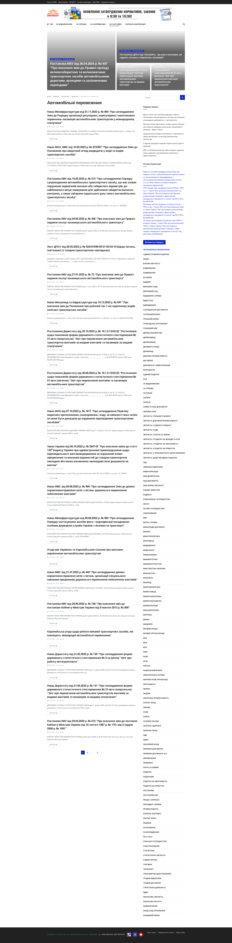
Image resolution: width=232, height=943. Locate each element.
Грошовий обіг (150, 328)
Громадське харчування (155, 323)
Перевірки (148, 762)
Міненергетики (150, 559)
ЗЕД (145, 462)
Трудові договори (152, 883)
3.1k (63, 583)
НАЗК (145, 661)
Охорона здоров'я (152, 725)
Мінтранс (147, 615)
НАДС (145, 656)
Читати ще (53, 139)
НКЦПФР (146, 693)
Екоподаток (149, 370)
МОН (145, 642)
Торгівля (147, 864)
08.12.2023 (51, 127)
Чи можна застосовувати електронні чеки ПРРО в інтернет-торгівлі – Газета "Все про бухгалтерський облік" (163, 223)
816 (63, 282)
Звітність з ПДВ (150, 430)
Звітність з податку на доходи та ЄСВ (161, 439)
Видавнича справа (152, 296)
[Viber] (129, 934)
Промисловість (150, 809)
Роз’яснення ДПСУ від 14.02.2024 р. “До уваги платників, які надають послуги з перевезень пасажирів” (151, 56)
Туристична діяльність (154, 887)
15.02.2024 (124, 62)
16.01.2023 (51, 313)
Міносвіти (148, 578)
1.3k (63, 498)
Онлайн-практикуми (84, 2)
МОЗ (145, 638)
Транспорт (75, 96)
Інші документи (150, 481)
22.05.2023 (51, 201)
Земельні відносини (153, 467)
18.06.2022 (51, 639)
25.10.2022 (51, 469)
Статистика (149, 850)
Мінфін (146, 619)
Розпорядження (151, 832)
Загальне (147, 393)
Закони (146, 397)
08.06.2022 (51, 665)
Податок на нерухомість (155, 781)
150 (63, 700)
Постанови (148, 790)
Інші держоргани (151, 476)
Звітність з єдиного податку (157, 425)
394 (63, 201)
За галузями (115, 24)
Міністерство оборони (154, 568)
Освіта (146, 716)
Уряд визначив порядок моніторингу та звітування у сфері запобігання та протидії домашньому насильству (163, 136)
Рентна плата (149, 818)
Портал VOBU (52, 2)
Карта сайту (180, 932)
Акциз (146, 259)
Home (49, 96)
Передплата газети (108, 2)
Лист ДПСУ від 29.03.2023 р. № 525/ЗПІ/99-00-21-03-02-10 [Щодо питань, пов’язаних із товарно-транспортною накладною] (91, 248)
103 (63, 557)
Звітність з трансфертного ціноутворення (164, 453)
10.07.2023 (51, 158)
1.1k (63, 226)
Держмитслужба (151, 346)
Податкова (148, 776)
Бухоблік (147, 277)
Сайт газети (151, 932)
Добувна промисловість (155, 356)
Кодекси (147, 494)
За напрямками (97, 24)
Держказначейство (152, 333)
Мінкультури (149, 573)
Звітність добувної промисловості (160, 420)
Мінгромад (148, 541)
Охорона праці (150, 730)
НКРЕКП (146, 689)
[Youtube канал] (141, 934)
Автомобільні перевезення (62, 59)
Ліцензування (149, 513)
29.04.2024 (54, 89)
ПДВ (145, 735)
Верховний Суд (150, 291)
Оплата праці (149, 702)
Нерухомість (149, 684)
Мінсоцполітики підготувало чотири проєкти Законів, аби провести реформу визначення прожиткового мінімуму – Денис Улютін (163, 127)
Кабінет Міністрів (151, 490)
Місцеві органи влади (153, 633)
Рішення (147, 823)
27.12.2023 (124, 89)
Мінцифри (147, 624)
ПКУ (51, 24)
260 (131, 62)
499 (63, 732)
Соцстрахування (151, 846)
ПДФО (145, 739)
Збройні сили (149, 411)
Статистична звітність (154, 855)
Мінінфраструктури (152, 564)
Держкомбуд (149, 337)
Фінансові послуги (152, 901)
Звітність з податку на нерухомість (160, 444)
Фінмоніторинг (150, 906)
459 (166, 89)
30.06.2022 (51, 611)
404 (63, 313)
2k (62, 158)
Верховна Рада (150, 286)
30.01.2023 (51, 282)
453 (131, 89)
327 (63, 127)
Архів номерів (63, 2)
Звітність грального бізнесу (157, 416)
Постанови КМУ (150, 795)
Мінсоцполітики (151, 610)
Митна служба (150, 522)
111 (63, 469)
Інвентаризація (150, 471)
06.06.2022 (51, 700)
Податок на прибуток (153, 786)
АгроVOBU (96, 2)
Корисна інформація (135, 24)
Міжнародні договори (154, 527)
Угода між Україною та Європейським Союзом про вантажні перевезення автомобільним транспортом (85, 551)
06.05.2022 (51, 732)
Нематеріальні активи (154, 675)
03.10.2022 (51, 498)
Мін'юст (147, 531)
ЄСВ (145, 379)
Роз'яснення (149, 827)
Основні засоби (151, 721)
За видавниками (64, 24)
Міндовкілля (149, 545)
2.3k (63, 388)
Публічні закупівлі (152, 813)
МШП (145, 652)
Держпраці (148, 351)
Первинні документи (153, 749)
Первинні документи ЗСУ (155, 753)
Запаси (146, 402)
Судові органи (150, 860)
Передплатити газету (166, 932)
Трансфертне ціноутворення (157, 873)
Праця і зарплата (151, 800)
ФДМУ (145, 892)
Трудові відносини (152, 878)
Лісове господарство (154, 508)
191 (63, 665)
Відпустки (148, 300)
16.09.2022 (51, 529)
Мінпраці (147, 582)
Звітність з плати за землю (156, 434)
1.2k (62, 89)
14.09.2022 (51, 557)
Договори (148, 360)
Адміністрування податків (156, 254)
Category (56, 96)
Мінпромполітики (151, 587)
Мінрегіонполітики (152, 596)
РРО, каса (147, 836)
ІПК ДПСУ (72, 2)
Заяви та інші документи (155, 406)
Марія (145, 171)
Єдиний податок (151, 374)
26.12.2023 (159, 89)
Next (169, 13)
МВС (145, 517)
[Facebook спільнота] (135, 934)
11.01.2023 (51, 350)
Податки (147, 772)
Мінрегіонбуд (149, 591)
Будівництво (149, 268)
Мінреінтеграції (150, 605)
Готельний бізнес (151, 314)
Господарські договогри (155, 309)
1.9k (63, 254)
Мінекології (148, 550)
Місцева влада (150, 628)
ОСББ (145, 712)
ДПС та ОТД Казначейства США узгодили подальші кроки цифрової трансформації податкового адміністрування (163, 153)
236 (63, 639)
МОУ (145, 647)
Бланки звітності (151, 263)
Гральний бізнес (151, 319)
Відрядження (149, 305)
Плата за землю (151, 767)
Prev (66, 13)
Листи (146, 504)
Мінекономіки (150, 554)
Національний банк (152, 670)
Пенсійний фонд (151, 744)
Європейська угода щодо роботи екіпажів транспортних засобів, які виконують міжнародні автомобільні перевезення (90, 633)
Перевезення (149, 758)
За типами (81, 24)
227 (63, 350)
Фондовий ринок (151, 915)
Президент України (152, 804)
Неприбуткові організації (155, 679)
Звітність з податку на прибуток (159, 448)
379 (63, 611)
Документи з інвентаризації (156, 365)
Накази (146, 665)
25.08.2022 (51, 583)
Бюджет (147, 282)
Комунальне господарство (156, 499)
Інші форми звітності (153, 485)
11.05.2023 (51, 226)
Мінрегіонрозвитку (152, 601)
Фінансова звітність (153, 897)
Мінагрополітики (151, 536)
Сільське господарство (155, 841)
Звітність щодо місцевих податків (160, 457)
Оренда (146, 707)
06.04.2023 (51, 254)
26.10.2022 (51, 426)
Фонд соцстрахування (154, 910)
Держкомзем (149, 342)
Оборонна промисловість (156, 698)
